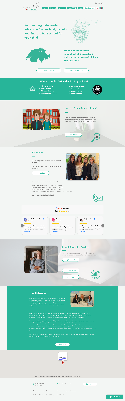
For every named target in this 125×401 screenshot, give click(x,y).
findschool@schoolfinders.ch (45, 195)
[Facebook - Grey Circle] (96, 3)
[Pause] (25, 127)
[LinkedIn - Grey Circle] (102, 3)
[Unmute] (28, 127)
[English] (101, 8)
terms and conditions (48, 376)
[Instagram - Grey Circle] (99, 3)
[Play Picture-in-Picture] (55, 127)
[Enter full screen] (57, 127)
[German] (97, 8)
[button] (89, 8)
